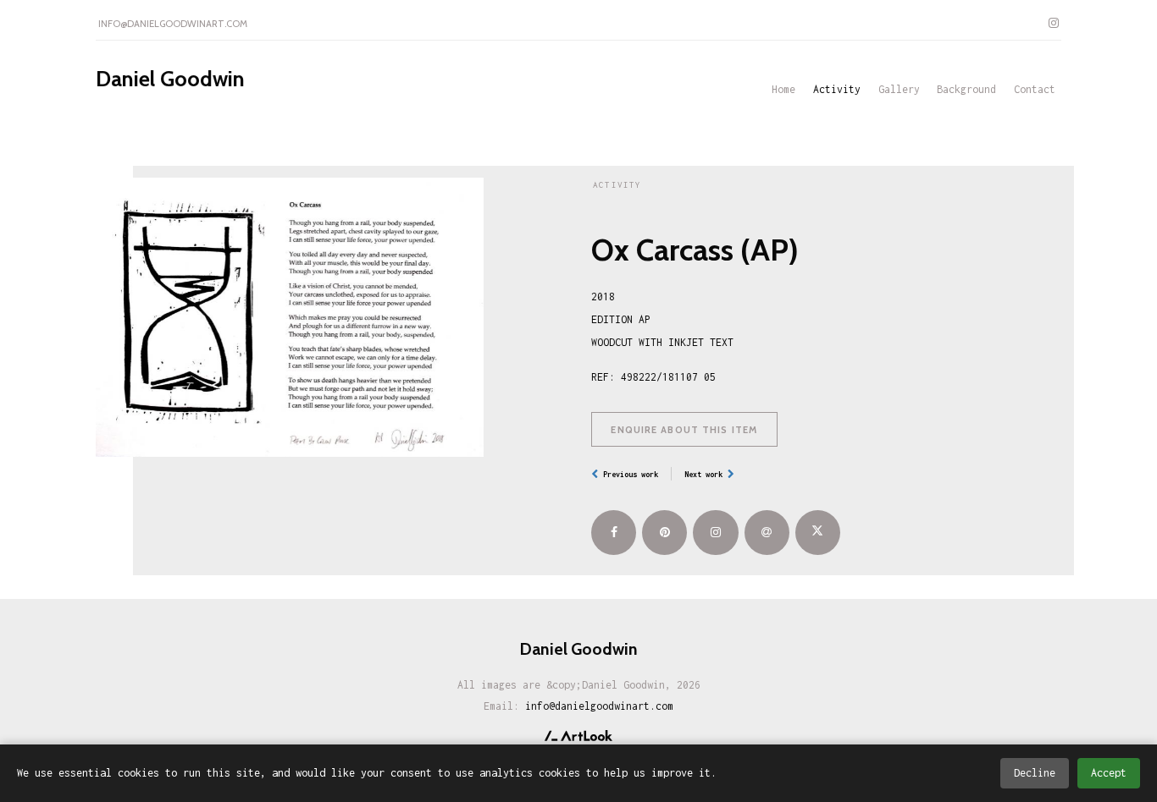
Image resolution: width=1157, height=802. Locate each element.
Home (783, 89)
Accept (1109, 772)
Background (966, 89)
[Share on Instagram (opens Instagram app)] (715, 532)
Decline (1034, 772)
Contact (1034, 89)
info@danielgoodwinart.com (172, 24)
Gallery (899, 89)
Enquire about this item (684, 430)
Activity (837, 89)
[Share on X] (817, 532)
